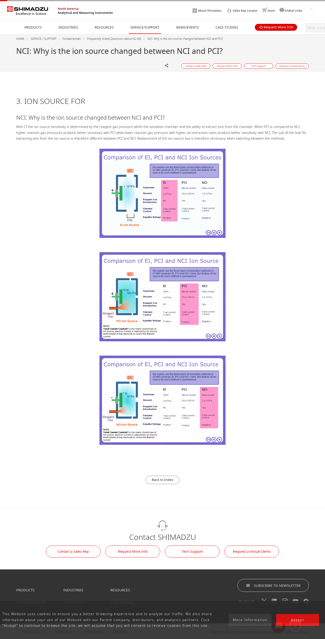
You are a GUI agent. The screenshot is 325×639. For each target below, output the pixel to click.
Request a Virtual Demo (252, 551)
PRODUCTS (25, 590)
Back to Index (162, 479)
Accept (297, 620)
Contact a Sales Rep (73, 551)
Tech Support (192, 551)
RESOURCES (120, 590)
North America (68, 9)
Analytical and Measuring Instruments (85, 13)
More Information (250, 620)
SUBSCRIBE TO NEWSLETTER (277, 585)
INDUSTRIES (73, 590)
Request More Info (133, 551)
